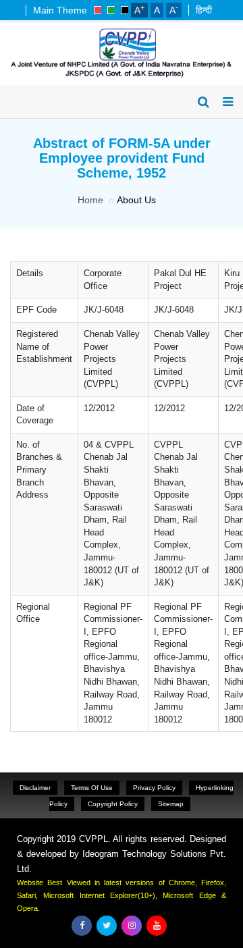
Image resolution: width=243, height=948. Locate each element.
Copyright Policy (113, 804)
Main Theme (60, 10)
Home (90, 199)
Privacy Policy (154, 787)
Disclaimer (35, 787)
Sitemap (171, 804)
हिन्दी (204, 10)
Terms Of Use (92, 787)
